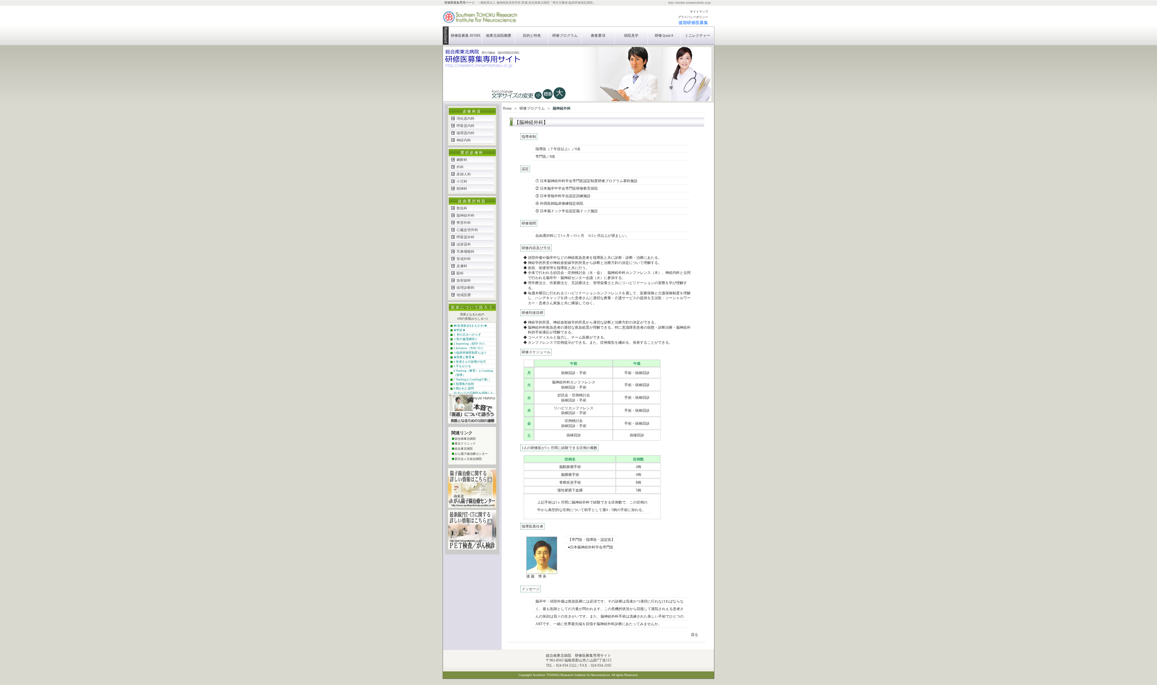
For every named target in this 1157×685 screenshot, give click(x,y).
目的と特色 (532, 35)
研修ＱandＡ (664, 35)
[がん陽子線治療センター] (472, 506)
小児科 (461, 181)
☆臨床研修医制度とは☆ (470, 352)
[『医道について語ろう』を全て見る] (472, 422)
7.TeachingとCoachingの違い (471, 379)
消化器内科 (465, 118)
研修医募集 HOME (466, 35)
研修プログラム (565, 35)
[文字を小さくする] (559, 100)
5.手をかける (462, 366)
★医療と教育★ (464, 357)
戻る (694, 635)
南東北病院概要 (498, 35)
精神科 (461, 189)
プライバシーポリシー (693, 17)
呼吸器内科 (465, 126)
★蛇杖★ (459, 330)
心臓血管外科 (467, 230)
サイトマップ (699, 11)
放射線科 (463, 280)
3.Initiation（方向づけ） (469, 348)
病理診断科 (465, 288)
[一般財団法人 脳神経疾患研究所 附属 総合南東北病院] (480, 25)
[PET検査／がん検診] (472, 548)
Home (507, 108)
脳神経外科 (465, 215)
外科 (460, 167)
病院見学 (631, 35)
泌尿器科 (463, 244)
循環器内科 (465, 133)
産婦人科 (463, 174)
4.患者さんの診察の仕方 (469, 361)
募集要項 (598, 35)
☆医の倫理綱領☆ (465, 339)
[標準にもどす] (547, 100)
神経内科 (463, 140)
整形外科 (463, 223)
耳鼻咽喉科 (465, 252)
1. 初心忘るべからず (467, 334)
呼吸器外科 (465, 237)
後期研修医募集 (693, 22)
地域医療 (463, 295)
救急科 (461, 208)
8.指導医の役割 (463, 384)
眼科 (460, 273)
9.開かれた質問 (463, 388)
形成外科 (463, 259)
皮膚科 (461, 266)
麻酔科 (461, 160)
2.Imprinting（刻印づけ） (470, 343)
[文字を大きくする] (538, 100)
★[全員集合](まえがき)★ (470, 325)
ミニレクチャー (697, 35)
